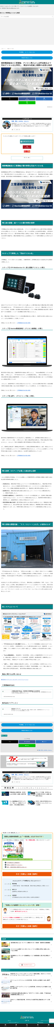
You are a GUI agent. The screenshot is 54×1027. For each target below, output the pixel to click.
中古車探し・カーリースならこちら (27, 52)
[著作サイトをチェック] (12, 129)
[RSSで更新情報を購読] (19, 129)
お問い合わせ (40, 1022)
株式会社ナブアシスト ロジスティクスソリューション (14, 679)
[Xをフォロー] (15, 129)
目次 (25, 157)
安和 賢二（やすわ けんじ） (20, 121)
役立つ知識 (5, 735)
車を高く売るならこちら (27, 57)
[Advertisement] (10, 29)
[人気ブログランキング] (27, 141)
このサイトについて (44, 1020)
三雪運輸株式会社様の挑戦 (23, 322)
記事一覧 (27, 1020)
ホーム (9, 1020)
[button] (52, 16)
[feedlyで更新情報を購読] (17, 129)
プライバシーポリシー (14, 1022)
